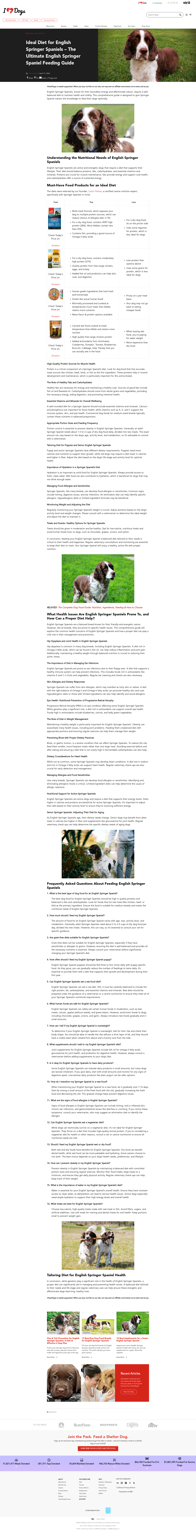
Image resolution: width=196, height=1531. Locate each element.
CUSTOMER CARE (84, 1479)
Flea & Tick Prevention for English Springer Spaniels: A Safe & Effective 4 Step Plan (63, 1340)
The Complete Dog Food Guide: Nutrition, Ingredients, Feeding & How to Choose (99, 607)
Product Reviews (101, 26)
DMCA (101, 1493)
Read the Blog (129, 1392)
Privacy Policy (103, 1488)
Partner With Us (83, 1488)
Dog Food (117, 26)
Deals (36, 20)
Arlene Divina (34, 73)
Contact (81, 1485)
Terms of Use (103, 1490)
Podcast (60, 1496)
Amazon (55, 246)
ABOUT (60, 1479)
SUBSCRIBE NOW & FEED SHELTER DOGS (98, 1448)
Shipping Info (83, 1490)
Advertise (101, 1485)
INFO (100, 1479)
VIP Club (25, 20)
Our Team (131, 26)
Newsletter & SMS (126, 1492)
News (86, 26)
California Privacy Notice (125, 1488)
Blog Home (50, 26)
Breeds (63, 26)
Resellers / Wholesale (105, 1482)
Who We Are (62, 1485)
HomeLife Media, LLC (98, 1522)
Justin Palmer (95, 191)
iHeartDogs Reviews (64, 1499)
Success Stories (49, 20)
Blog (59, 1493)
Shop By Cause (10, 20)
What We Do (62, 1482)
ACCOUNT (82, 1499)
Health (75, 26)
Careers (60, 1488)
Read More (51, 1357)
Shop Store (146, 26)
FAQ (80, 1482)
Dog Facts (41, 33)
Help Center (83, 1496)
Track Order (82, 1493)
